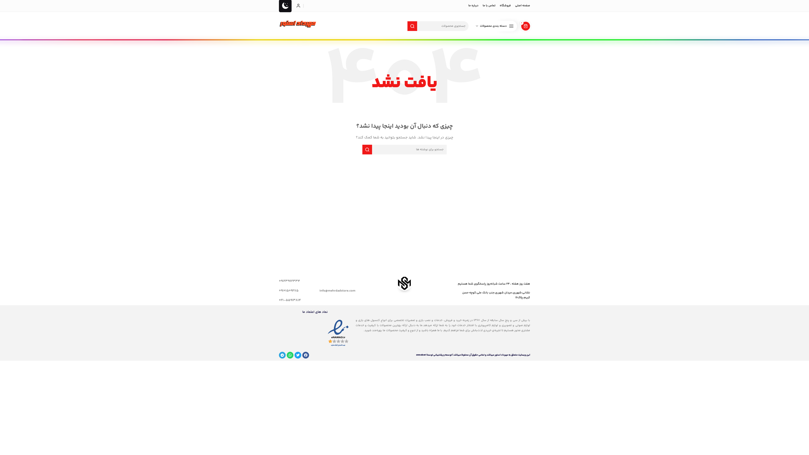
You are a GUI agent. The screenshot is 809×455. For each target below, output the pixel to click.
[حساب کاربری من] (298, 6)
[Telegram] (282, 355)
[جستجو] (412, 26)
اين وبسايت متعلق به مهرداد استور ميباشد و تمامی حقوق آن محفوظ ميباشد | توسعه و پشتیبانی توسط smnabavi (473, 355)
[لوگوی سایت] (298, 24)
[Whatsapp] (290, 355)
